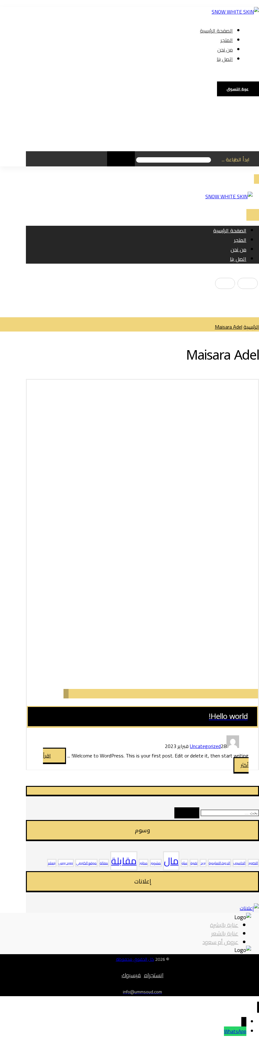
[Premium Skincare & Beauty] (235, 11)
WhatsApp (235, 1031)
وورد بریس (66, 863)
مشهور (156, 863)
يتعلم (52, 863)
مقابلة (123, 861)
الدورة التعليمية (219, 863)
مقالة (104, 863)
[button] (242, 73)
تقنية (193, 863)
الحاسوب (239, 863)
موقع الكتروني (86, 863)
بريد (203, 863)
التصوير (253, 863)
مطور (144, 863)
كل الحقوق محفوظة (135, 959)
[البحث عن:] (229, 812)
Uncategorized (205, 746)
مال (171, 861)
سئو (184, 863)
